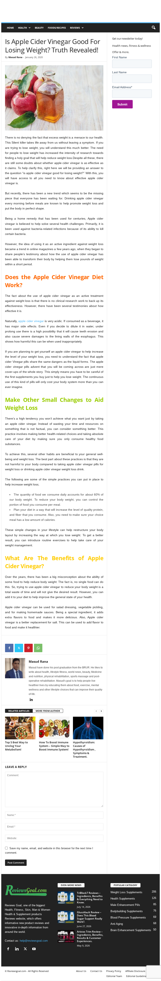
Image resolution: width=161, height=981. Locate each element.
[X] (19, 648)
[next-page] (101, 711)
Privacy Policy (113, 971)
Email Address (122, 87)
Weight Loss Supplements (126, 892)
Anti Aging (116, 923)
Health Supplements (122, 898)
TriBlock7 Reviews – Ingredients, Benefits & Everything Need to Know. (90, 897)
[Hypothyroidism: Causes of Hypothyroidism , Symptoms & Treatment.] (88, 728)
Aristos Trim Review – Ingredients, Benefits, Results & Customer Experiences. (90, 936)
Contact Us (96, 971)
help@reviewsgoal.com (34, 940)
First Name (119, 57)
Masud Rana (15, 57)
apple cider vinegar (31, 321)
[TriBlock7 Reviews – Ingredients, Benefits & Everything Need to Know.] (66, 897)
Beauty (39, 27)
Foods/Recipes (57, 27)
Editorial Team (114, 976)
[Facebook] (9, 648)
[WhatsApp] (38, 648)
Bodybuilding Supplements (126, 911)
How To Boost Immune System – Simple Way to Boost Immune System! (54, 745)
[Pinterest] (28, 648)
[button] (153, 27)
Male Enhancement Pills (125, 904)
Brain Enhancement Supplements (130, 930)
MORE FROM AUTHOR (48, 710)
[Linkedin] (31, 699)
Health (22, 27)
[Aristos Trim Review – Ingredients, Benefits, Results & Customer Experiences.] (66, 936)
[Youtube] (34, 949)
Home (10, 27)
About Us (81, 971)
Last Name (119, 72)
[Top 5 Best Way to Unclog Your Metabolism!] (20, 728)
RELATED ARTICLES (18, 710)
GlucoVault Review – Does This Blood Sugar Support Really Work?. (89, 917)
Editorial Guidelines (136, 976)
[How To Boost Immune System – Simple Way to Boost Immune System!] (54, 728)
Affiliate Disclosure (135, 971)
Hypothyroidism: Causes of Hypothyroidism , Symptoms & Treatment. (84, 749)
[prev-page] (96, 711)
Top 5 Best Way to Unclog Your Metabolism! (16, 745)
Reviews (75, 27)
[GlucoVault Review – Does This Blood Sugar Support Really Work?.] (66, 917)
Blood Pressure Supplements (128, 917)
